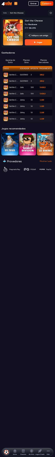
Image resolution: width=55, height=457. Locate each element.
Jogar (39, 42)
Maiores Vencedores (43, 61)
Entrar (33, 3)
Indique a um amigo (39, 35)
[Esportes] (6, 452)
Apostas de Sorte (10, 61)
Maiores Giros (26, 61)
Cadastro (46, 3)
